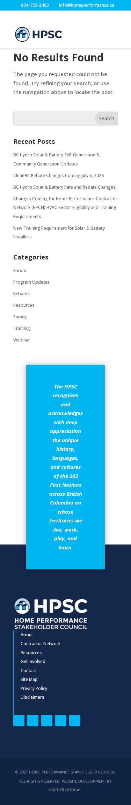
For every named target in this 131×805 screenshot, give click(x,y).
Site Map (29, 679)
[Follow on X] (32, 720)
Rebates (21, 294)
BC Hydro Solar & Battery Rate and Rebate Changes (64, 187)
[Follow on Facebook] (18, 720)
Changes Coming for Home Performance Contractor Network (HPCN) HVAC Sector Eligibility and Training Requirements (65, 207)
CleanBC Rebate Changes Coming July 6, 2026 (58, 175)
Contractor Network (40, 644)
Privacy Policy (34, 688)
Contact (28, 671)
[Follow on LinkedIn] (46, 720)
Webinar (21, 340)
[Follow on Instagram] (60, 720)
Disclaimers (32, 697)
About (27, 635)
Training (21, 328)
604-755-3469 (35, 5)
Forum (19, 270)
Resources (24, 305)
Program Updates (31, 282)
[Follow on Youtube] (74, 720)
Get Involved (33, 661)
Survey (20, 317)
